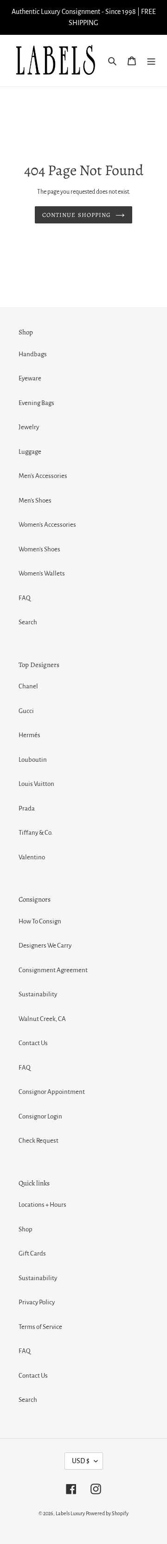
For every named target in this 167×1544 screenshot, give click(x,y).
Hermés (29, 735)
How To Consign (40, 921)
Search (28, 622)
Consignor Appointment (52, 1091)
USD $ (81, 1461)
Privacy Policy (37, 1302)
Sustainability (38, 994)
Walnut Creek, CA (42, 1018)
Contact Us (33, 1043)
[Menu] (151, 61)
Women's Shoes (39, 549)
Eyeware (30, 378)
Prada (27, 808)
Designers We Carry (45, 945)
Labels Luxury (70, 1513)
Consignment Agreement (53, 970)
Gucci (26, 710)
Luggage (30, 451)
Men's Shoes (35, 500)
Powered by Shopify (107, 1513)
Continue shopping (76, 215)
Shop (25, 1229)
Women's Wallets (42, 573)
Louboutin (33, 759)
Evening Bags (36, 402)
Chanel (28, 686)
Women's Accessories (47, 524)
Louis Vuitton (36, 783)
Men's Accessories (43, 475)
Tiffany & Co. (35, 832)
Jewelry (29, 427)
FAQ (25, 598)
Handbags (33, 354)
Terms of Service (40, 1326)
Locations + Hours (42, 1204)
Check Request (38, 1140)
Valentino (32, 857)
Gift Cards (32, 1253)
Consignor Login (40, 1116)
